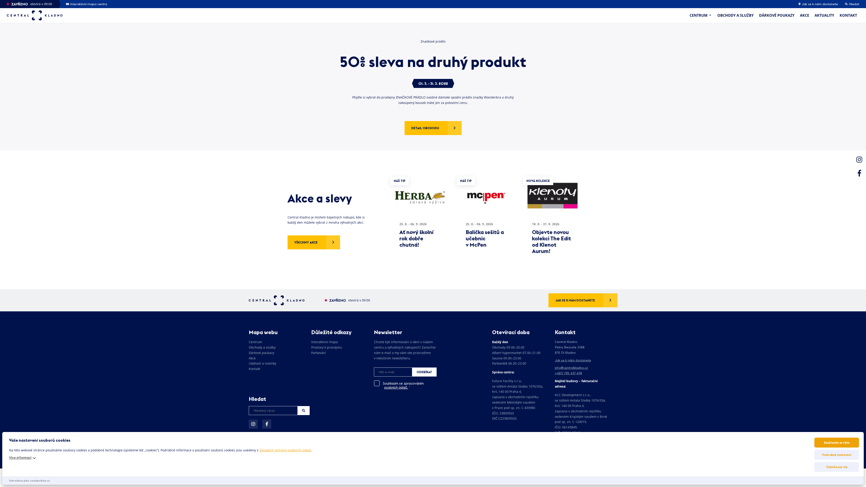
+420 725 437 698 (568, 373)
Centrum (698, 15)
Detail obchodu (425, 128)
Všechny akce (306, 242)
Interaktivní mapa (324, 342)
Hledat (303, 410)
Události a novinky (262, 363)
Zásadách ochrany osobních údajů (285, 450)
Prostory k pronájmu (326, 347)
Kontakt (848, 15)
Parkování (318, 353)
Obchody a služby (735, 15)
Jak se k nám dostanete (819, 4)
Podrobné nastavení (836, 455)
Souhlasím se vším (837, 442)
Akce (804, 15)
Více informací (20, 457)
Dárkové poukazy (777, 15)
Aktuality (824, 15)
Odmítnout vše (837, 467)
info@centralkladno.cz (571, 368)
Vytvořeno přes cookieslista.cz (29, 480)
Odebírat (424, 372)
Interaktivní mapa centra (88, 4)
